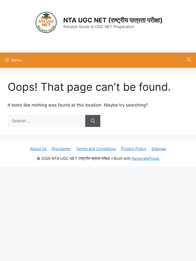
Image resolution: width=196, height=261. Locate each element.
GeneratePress (145, 158)
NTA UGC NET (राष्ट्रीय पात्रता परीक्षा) (113, 20)
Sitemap (158, 148)
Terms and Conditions (96, 148)
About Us (38, 148)
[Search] (92, 121)
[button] (189, 60)
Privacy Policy (133, 148)
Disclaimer (61, 148)
